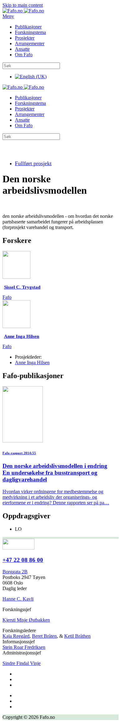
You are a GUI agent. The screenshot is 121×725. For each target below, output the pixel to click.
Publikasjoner (28, 26)
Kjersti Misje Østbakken (26, 620)
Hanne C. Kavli (18, 599)
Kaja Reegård (15, 636)
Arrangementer (29, 43)
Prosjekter (24, 38)
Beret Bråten (44, 636)
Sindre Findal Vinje (21, 663)
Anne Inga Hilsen (32, 362)
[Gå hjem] (23, 10)
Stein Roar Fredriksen (23, 647)
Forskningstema (30, 32)
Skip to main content (22, 5)
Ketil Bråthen (77, 636)
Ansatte (22, 49)
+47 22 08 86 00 (22, 560)
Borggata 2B (15, 571)
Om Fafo (24, 54)
